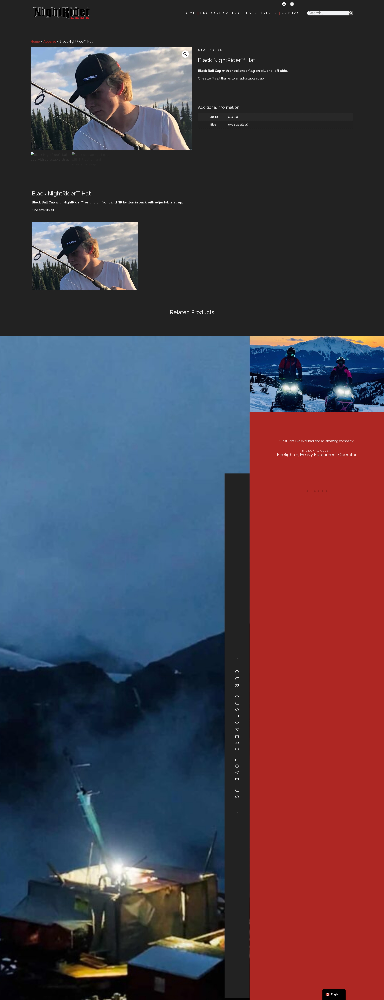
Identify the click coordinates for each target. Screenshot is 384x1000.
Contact (292, 13)
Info (266, 13)
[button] (185, 54)
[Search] (351, 13)
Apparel (49, 41)
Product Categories (226, 13)
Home (189, 13)
